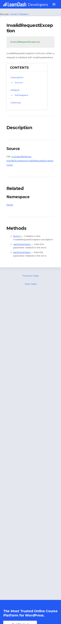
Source (19, 82)
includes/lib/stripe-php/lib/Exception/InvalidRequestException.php (30, 160)
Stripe (10, 204)
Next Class (30, 284)
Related (15, 90)
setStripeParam (22, 252)
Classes (23, 14)
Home (13, 14)
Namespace (21, 95)
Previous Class (30, 275)
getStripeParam (22, 244)
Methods (16, 102)
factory (17, 236)
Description (17, 77)
